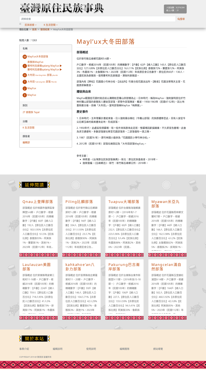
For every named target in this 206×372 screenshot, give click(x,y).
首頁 (34, 29)
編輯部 (26, 142)
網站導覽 (158, 349)
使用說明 (91, 349)
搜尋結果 (44, 29)
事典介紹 (24, 349)
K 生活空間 (28, 127)
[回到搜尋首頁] (62, 8)
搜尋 (182, 19)
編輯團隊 (124, 349)
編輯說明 (57, 349)
